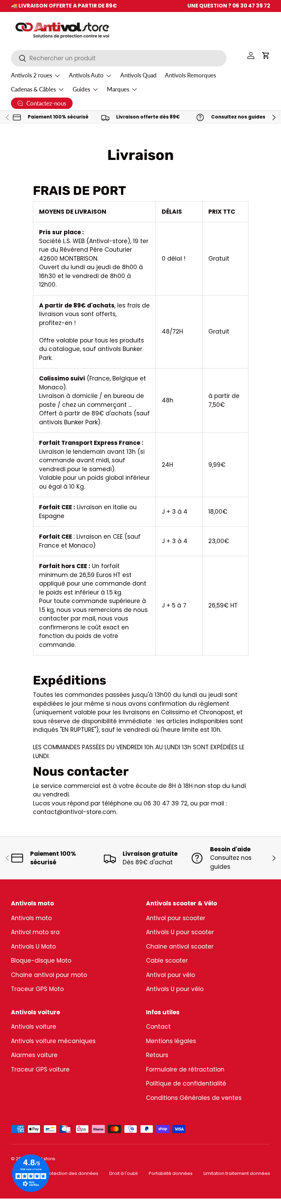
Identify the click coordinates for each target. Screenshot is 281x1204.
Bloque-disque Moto (41, 960)
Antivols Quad (138, 75)
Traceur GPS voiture (40, 1069)
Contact (158, 1027)
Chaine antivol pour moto (49, 975)
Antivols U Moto (33, 946)
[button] (265, 55)
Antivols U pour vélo (175, 989)
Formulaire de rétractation (185, 1069)
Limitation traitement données (237, 1173)
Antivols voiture (33, 1027)
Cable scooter (167, 960)
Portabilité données (171, 1173)
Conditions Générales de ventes (194, 1098)
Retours (157, 1055)
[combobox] (119, 58)
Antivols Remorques (190, 75)
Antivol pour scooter (175, 918)
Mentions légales (171, 1041)
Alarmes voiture (34, 1055)
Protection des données (71, 1173)
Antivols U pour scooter (180, 932)
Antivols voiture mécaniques (53, 1041)
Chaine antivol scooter (179, 946)
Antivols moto (31, 918)
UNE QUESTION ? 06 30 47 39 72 (228, 5)
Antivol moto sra (35, 932)
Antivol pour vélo (170, 975)
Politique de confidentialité (186, 1083)
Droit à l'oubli (123, 1173)
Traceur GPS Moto (37, 989)
